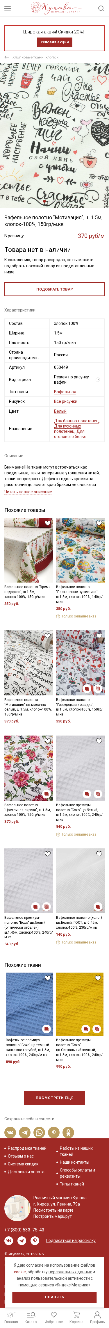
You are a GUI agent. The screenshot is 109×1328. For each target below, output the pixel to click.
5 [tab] (61, 201)
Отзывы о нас (21, 1156)
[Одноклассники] (68, 1132)
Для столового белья (70, 434)
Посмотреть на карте (53, 1210)
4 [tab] (57, 201)
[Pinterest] (54, 1132)
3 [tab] (53, 201)
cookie (20, 1272)
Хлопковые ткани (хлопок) (36, 57)
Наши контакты (74, 1162)
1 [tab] (44, 201)
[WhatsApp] (39, 1132)
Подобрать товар (54, 289)
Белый (60, 411)
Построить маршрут (52, 1216)
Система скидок (23, 1164)
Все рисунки (65, 401)
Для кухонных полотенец (67, 429)
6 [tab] (65, 201)
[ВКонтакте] (10, 1132)
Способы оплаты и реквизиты (77, 1173)
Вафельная (65, 391)
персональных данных (70, 1272)
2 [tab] (49, 201)
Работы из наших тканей (76, 1151)
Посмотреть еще (55, 1098)
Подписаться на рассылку (71, 1240)
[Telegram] (24, 1132)
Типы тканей (72, 1184)
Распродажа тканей (27, 1148)
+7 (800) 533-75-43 (24, 1230)
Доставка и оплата (26, 1171)
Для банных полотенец (76, 421)
